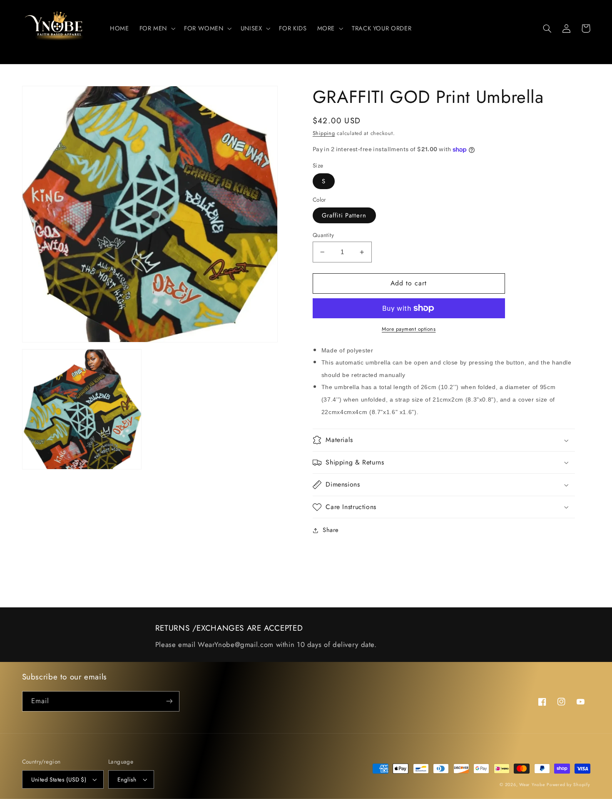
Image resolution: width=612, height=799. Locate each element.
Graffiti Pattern (344, 215)
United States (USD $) (59, 779)
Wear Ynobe (532, 785)
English (127, 779)
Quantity (323, 235)
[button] (156, 28)
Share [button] (331, 529)
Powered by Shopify (568, 785)
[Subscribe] (169, 701)
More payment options (409, 329)
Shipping (324, 133)
